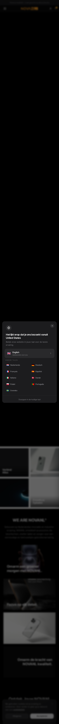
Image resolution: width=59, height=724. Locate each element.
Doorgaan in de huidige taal (30, 399)
